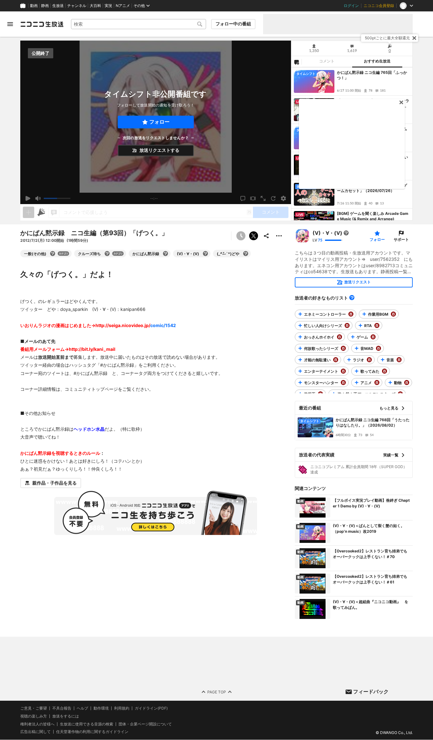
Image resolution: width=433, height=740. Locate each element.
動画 (34, 6)
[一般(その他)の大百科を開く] (52, 253)
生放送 (58, 6)
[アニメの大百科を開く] (376, 382)
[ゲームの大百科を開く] (373, 336)
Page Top (216, 692)
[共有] (266, 235)
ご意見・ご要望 (33, 708)
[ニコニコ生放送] (41, 24)
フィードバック (371, 691)
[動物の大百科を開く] (406, 382)
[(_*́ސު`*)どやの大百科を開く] (245, 253)
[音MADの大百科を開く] (378, 348)
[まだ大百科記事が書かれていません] (346, 232)
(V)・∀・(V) (327, 233)
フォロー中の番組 (233, 23)
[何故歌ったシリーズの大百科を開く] (343, 348)
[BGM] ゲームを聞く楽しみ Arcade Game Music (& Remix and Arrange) (372, 216)
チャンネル (76, 6)
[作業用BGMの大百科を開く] (393, 314)
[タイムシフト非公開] (240, 235)
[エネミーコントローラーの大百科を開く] (350, 314)
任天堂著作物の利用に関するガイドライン (92, 732)
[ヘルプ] (351, 297)
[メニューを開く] (10, 24)
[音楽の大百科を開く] (399, 359)
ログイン (351, 6)
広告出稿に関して (35, 732)
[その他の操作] (279, 235)
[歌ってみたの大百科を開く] (384, 371)
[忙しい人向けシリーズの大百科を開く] (347, 325)
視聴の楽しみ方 (33, 716)
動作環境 (101, 708)
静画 (45, 6)
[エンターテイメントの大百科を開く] (343, 371)
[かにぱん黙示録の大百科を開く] (165, 253)
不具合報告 (61, 708)
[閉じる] (414, 38)
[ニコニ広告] (41, 212)
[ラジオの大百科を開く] (369, 359)
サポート (401, 239)
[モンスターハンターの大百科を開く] (343, 382)
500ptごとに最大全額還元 (387, 37)
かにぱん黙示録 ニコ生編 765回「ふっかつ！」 (372, 75)
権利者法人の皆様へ (37, 724)
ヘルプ (82, 708)
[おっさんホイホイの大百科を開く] (339, 336)
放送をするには (65, 716)
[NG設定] (296, 61)
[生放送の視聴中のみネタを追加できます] (28, 212)
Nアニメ (123, 6)
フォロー (159, 122)
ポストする (253, 235)
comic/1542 (163, 325)
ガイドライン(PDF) (151, 708)
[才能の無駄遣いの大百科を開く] (335, 359)
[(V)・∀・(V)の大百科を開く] (205, 253)
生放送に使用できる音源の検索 (86, 724)
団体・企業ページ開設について (145, 724)
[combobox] (138, 24)
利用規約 (121, 708)
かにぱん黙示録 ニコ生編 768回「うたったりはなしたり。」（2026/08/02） (373, 422)
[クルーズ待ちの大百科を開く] (107, 253)
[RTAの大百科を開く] (376, 325)
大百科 (95, 6)
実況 (108, 6)
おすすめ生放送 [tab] (377, 61)
